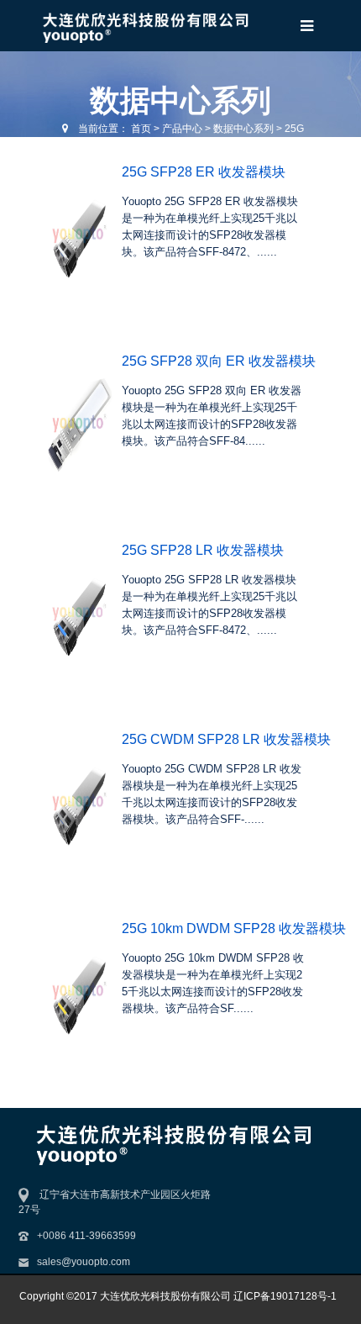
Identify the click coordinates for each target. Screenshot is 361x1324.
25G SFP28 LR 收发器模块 (203, 550)
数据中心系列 (243, 129)
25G (294, 129)
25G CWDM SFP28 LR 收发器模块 (226, 739)
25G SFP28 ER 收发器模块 (203, 172)
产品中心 (182, 129)
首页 (141, 129)
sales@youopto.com (83, 1262)
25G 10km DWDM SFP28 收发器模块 (234, 928)
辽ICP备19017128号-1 (285, 1296)
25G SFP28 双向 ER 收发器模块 (219, 361)
